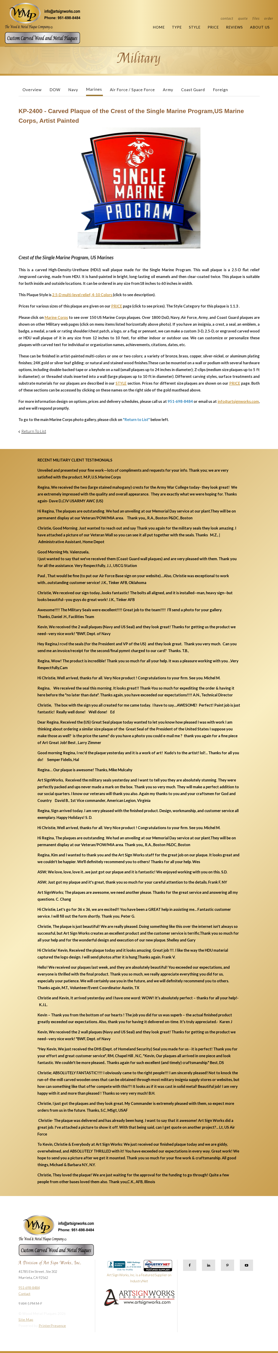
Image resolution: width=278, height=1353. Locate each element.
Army (168, 89)
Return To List (33, 431)
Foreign (220, 89)
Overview (32, 89)
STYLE (121, 383)
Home (159, 27)
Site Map (26, 1319)
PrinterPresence (52, 1325)
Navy (73, 89)
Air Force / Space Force (132, 89)
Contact (227, 18)
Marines (94, 89)
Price (213, 27)
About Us (260, 27)
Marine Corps (56, 317)
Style (194, 27)
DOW (55, 89)
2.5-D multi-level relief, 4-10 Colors (82, 294)
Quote (243, 18)
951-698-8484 (29, 1287)
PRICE (116, 306)
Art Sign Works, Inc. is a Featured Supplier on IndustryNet (139, 1278)
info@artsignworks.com (238, 401)
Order (268, 18)
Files (255, 18)
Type (177, 27)
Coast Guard (193, 89)
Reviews (234, 27)
